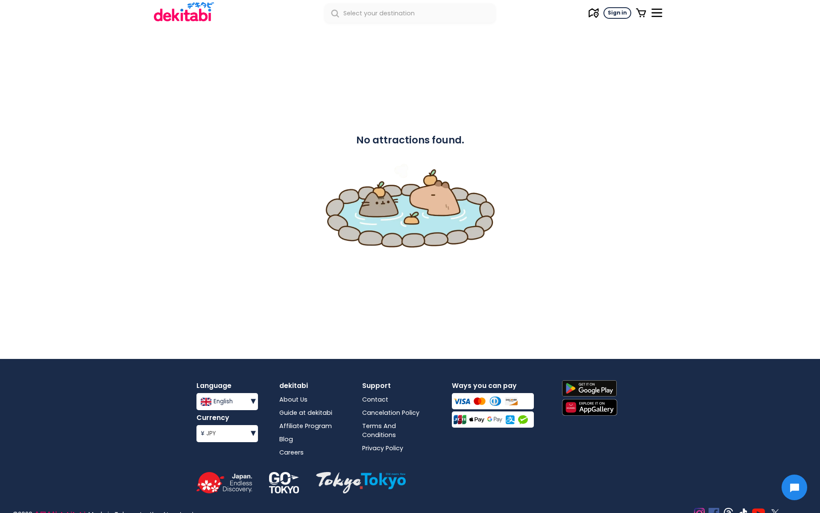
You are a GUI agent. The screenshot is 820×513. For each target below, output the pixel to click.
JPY (228, 433)
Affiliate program (305, 426)
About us (293, 399)
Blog (286, 439)
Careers (291, 452)
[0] (641, 13)
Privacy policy (382, 448)
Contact (375, 399)
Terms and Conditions (379, 430)
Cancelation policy (390, 412)
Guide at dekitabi (305, 412)
